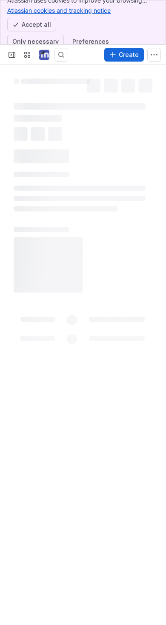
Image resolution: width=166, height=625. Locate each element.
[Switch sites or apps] (27, 55)
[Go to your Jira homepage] (44, 55)
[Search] (61, 55)
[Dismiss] (154, 578)
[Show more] (154, 55)
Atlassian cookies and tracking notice (59, 10)
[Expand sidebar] (12, 55)
